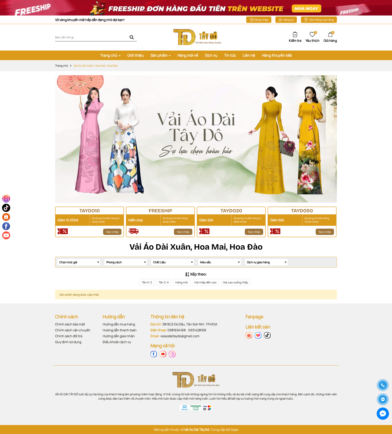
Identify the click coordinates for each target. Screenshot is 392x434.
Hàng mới (181, 282)
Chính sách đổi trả (68, 336)
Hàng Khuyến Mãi (277, 55)
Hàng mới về (187, 55)
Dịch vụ (211, 55)
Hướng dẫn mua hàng (119, 324)
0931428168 (197, 330)
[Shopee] (249, 335)
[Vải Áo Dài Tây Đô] (196, 139)
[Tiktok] (267, 335)
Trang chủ (109, 55)
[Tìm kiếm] (132, 37)
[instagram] (172, 354)
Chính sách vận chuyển (72, 330)
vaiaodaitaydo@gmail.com (179, 336)
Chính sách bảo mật (70, 324)
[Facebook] (153, 354)
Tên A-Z (147, 282)
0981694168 (176, 330)
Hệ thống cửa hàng (321, 20)
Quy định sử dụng (68, 342)
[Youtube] (163, 354)
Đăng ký (289, 20)
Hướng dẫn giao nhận (119, 336)
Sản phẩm (159, 55)
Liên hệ (249, 55)
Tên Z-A (164, 282)
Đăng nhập (261, 20)
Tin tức (230, 55)
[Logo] (196, 37)
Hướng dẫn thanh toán (120, 330)
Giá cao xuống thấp (235, 282)
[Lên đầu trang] (383, 371)
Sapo (234, 429)
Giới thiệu (135, 55)
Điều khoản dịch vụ (117, 342)
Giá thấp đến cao (205, 282)
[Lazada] (258, 335)
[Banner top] (196, 7)
